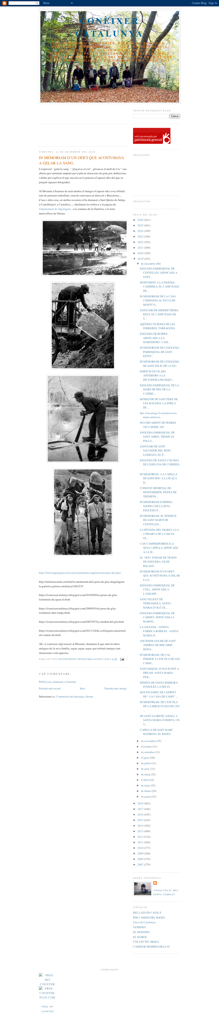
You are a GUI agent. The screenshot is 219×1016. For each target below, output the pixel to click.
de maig (146, 774)
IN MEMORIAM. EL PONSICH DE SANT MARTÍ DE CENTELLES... (158, 520)
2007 (141, 864)
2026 (141, 220)
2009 (141, 853)
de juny (145, 769)
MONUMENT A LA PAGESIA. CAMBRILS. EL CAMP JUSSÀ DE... (159, 286)
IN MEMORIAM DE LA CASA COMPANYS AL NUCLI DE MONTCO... (158, 300)
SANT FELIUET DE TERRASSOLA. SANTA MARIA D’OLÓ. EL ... (155, 603)
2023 (141, 236)
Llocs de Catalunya (144, 922)
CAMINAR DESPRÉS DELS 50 (151, 946)
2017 (141, 809)
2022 (141, 242)
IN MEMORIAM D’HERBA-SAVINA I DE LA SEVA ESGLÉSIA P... (156, 506)
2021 (141, 247)
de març (146, 785)
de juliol (146, 763)
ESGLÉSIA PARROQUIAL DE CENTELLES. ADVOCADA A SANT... (158, 273)
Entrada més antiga (116, 688)
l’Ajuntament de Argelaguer (55, 209)
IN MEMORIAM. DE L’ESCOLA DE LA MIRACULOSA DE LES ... (159, 706)
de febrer (146, 791)
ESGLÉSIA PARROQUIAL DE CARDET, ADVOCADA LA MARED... (157, 617)
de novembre (149, 741)
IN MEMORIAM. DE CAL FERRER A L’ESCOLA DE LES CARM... (160, 659)
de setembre (148, 752)
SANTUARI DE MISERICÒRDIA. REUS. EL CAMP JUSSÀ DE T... (159, 314)
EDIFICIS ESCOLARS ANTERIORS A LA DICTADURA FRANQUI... (156, 375)
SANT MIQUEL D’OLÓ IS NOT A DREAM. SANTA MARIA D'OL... (159, 673)
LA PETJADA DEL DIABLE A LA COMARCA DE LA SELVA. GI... (159, 534)
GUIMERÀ (139, 927)
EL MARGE (140, 937)
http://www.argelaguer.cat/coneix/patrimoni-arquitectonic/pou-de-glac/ (80, 573)
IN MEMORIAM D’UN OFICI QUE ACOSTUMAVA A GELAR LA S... (160, 575)
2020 (141, 253)
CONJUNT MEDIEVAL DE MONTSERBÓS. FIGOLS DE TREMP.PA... (158, 492)
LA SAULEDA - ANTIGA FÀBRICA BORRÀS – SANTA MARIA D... (159, 631)
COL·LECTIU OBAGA (146, 942)
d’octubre (146, 746)
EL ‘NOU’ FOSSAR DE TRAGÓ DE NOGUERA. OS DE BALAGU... (158, 562)
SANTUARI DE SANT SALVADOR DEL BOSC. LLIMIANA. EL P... (156, 450)
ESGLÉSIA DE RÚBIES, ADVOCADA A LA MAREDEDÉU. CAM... (155, 338)
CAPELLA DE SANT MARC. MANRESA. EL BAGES (157, 732)
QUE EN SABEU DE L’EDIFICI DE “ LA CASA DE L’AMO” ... (159, 694)
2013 (141, 831)
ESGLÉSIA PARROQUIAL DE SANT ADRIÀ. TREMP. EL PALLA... (157, 437)
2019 (141, 259)
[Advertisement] (64, 112)
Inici (82, 688)
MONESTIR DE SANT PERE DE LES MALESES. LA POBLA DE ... (159, 403)
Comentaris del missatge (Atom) (74, 696)
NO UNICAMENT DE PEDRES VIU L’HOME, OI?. (158, 425)
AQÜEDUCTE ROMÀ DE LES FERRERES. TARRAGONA (157, 326)
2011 (141, 842)
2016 (141, 814)
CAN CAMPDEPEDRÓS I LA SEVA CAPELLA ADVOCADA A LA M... (159, 548)
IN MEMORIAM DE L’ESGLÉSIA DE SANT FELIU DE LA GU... (159, 364)
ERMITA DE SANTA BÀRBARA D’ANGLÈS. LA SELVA (159, 685)
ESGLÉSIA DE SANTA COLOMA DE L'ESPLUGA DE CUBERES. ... (160, 464)
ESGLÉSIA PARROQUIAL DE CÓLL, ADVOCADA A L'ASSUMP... (157, 589)
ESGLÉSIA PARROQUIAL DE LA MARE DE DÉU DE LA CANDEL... (159, 389)
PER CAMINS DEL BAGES (149, 917)
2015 (141, 820)
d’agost (145, 757)
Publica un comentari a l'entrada (57, 682)
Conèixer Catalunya (109, 27)
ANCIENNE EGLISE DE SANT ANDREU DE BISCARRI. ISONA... (158, 645)
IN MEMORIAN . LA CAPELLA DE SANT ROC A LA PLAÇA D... (158, 478)
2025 (141, 225)
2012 (141, 837)
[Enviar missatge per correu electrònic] (122, 659)
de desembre (148, 263)
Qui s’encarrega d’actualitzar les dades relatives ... (158, 415)
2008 (141, 859)
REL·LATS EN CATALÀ (147, 912)
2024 (141, 231)
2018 (141, 803)
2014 (141, 825)
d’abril (145, 780)
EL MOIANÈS (141, 932)
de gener (146, 796)
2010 (141, 848)
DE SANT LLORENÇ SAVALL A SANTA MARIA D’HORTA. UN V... (159, 720)
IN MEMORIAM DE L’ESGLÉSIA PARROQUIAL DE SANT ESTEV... (159, 352)
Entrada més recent (50, 688)
